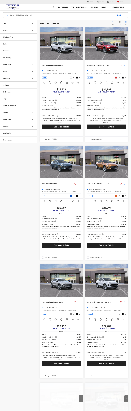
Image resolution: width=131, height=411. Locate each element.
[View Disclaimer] (78, 83)
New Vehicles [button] (62, 7)
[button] (81, 43)
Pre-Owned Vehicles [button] (79, 7)
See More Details (61, 127)
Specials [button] (94, 7)
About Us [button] (104, 7)
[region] (61, 110)
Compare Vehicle (51, 139)
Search (119, 15)
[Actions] (79, 65)
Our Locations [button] (118, 7)
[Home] (53, 7)
